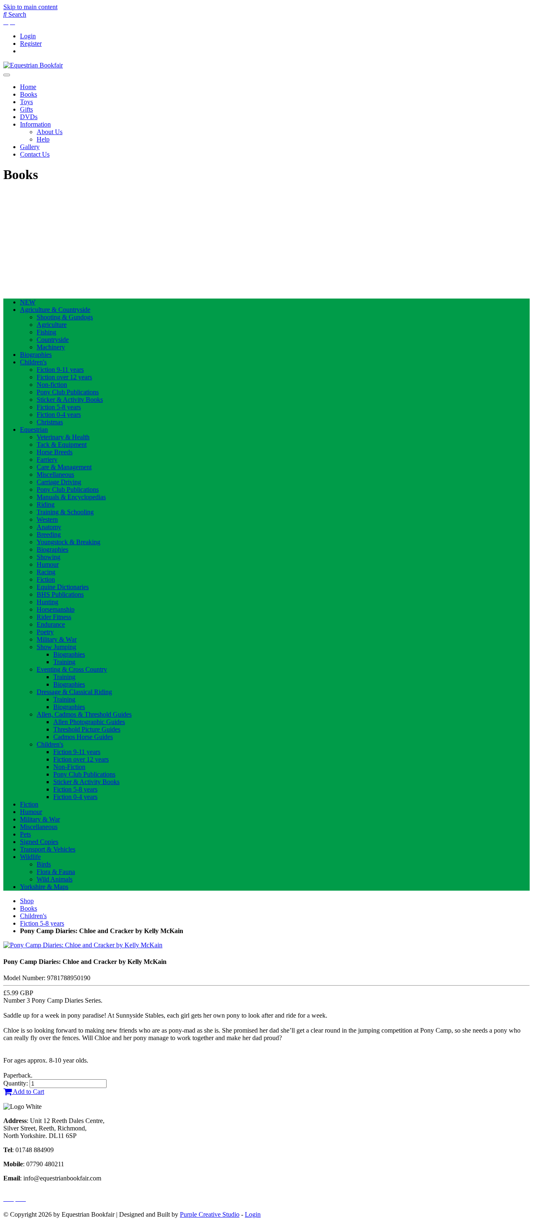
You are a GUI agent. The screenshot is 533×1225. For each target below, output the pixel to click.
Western (47, 519)
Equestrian (34, 429)
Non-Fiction (69, 766)
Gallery (30, 146)
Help (43, 139)
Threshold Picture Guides (86, 729)
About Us (49, 131)
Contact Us (35, 154)
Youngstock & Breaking (68, 541)
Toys (26, 101)
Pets (25, 834)
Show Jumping (56, 646)
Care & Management (64, 467)
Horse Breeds (54, 452)
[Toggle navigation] (6, 75)
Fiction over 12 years (64, 377)
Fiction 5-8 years (59, 407)
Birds (44, 864)
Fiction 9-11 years (60, 369)
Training (64, 661)
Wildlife (30, 856)
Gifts (26, 109)
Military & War (57, 639)
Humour (48, 564)
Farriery (47, 459)
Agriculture (52, 324)
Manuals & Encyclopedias (71, 496)
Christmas (50, 422)
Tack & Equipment (62, 444)
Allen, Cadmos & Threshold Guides (84, 714)
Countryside (53, 339)
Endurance (51, 624)
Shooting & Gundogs (65, 317)
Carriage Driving (59, 482)
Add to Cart (28, 1091)
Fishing (46, 332)
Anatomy (49, 526)
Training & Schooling (65, 511)
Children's (33, 362)
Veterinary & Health (63, 437)
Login (28, 36)
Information (35, 124)
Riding (46, 504)
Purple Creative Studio (209, 1214)
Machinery (51, 347)
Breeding (49, 534)
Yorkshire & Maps (44, 886)
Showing (48, 556)
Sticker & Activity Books (70, 399)
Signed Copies (39, 841)
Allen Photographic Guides (89, 721)
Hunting (47, 601)
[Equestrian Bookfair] (33, 65)
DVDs (28, 116)
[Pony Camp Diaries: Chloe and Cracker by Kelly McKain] (82, 945)
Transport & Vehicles (47, 849)
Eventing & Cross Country (72, 669)
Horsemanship (56, 609)
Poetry (45, 631)
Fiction (46, 579)
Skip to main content (30, 6)
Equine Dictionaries (63, 586)
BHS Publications (60, 594)
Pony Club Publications (68, 392)
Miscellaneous (55, 474)
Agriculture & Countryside (55, 309)
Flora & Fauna (56, 871)
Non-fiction (52, 384)
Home (28, 86)
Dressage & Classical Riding (74, 691)
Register (31, 43)
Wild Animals (54, 879)
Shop (27, 900)
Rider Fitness (54, 616)
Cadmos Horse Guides (83, 736)
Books (28, 94)
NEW (27, 302)
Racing (46, 571)
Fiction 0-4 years (59, 414)
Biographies (36, 354)
